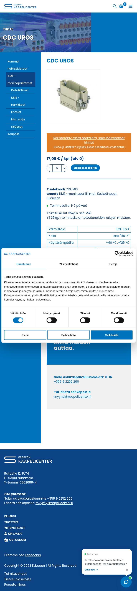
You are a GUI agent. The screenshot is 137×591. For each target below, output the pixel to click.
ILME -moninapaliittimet (19, 79)
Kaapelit (13, 134)
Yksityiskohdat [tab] (68, 264)
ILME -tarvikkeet (18, 101)
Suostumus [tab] (24, 264)
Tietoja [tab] (113, 264)
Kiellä (25, 334)
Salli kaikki (111, 334)
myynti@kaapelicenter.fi (72, 396)
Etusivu (10, 516)
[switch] (52, 320)
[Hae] (114, 6)
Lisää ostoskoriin (85, 168)
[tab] (73, 119)
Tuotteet (11, 522)
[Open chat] (126, 581)
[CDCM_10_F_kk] (73, 96)
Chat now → (91, 569)
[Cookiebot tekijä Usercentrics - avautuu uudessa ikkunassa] (117, 253)
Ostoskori (17, 540)
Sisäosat (17, 127)
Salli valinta (68, 334)
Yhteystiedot (14, 528)
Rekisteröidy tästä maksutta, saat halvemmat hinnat (89, 140)
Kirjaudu (15, 534)
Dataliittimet (20, 90)
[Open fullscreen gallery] (96, 119)
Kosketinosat (107, 194)
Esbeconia (33, 555)
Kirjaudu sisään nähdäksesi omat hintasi (101, 147)
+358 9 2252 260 (66, 381)
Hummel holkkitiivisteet (17, 65)
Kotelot (16, 112)
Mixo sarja (18, 119)
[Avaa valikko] (130, 6)
